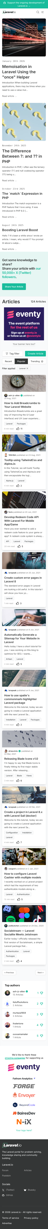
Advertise (7, 1223)
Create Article (35, 353)
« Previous (9, 972)
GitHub (9, 1195)
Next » (41, 972)
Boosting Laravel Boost (20, 230)
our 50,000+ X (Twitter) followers (21, 273)
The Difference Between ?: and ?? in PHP (22, 156)
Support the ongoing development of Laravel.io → (26, 4)
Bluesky (31, 1190)
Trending (35, 361)
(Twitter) (9, 1190)
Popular (21, 361)
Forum (5, 1170)
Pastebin (6, 1175)
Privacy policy (31, 1218)
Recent (8, 361)
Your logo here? (24, 1130)
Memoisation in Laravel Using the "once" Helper (19, 71)
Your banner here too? (24, 344)
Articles (27, 1170)
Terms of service (10, 1218)
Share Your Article (14, 286)
